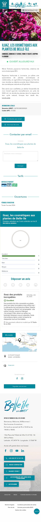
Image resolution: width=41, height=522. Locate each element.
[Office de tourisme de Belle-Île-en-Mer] (16, 404)
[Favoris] (30, 4)
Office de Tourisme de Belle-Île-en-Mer (14, 418)
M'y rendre (9, 335)
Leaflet (30, 351)
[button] (35, 4)
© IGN (34, 351)
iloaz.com (11, 365)
